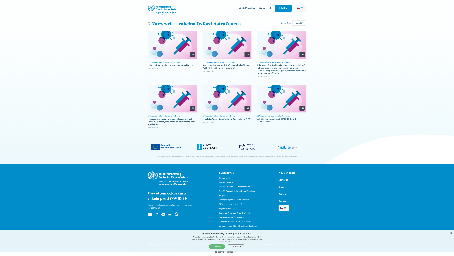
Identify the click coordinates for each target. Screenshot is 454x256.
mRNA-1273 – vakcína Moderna (231, 217)
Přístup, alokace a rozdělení (230, 204)
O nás (262, 8)
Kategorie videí (226, 172)
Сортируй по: (286, 23)
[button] (300, 8)
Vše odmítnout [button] (236, 247)
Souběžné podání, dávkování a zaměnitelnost (237, 191)
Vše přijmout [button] (217, 247)
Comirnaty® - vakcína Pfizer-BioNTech (234, 213)
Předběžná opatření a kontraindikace (234, 200)
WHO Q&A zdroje (247, 8)
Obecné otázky (225, 178)
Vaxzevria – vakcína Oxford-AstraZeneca (235, 221)
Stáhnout (283, 179)
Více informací (230, 242)
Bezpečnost (224, 195)
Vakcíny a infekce (226, 182)
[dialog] (227, 243)
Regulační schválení (227, 208)
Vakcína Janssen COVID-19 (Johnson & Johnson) (238, 226)
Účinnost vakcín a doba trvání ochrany (234, 186)
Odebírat (283, 8)
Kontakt (283, 193)
